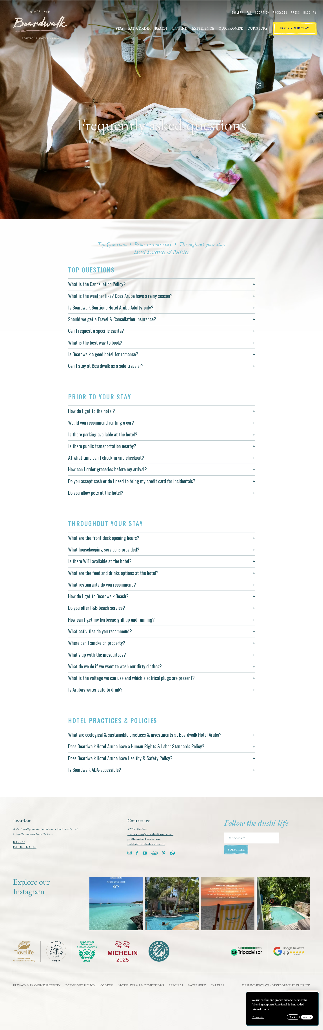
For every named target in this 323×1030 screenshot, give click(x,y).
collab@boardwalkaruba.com (146, 844)
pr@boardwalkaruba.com (144, 839)
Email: (228, 835)
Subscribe (236, 849)
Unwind (179, 28)
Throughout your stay (202, 244)
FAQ (249, 12)
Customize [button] (258, 1017)
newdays (261, 985)
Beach (161, 28)
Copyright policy (80, 985)
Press (295, 12)
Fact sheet (197, 985)
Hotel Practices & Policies (161, 251)
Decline (293, 1017)
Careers (217, 985)
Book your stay (294, 28)
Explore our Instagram (31, 886)
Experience (203, 28)
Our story (257, 28)
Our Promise (231, 28)
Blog (307, 12)
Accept (307, 1017)
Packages (280, 12)
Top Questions (112, 244)
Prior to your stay (153, 244)
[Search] (315, 12)
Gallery (237, 12)
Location (262, 12)
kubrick (303, 985)
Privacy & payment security (36, 985)
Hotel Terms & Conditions (141, 985)
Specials (176, 985)
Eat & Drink (139, 28)
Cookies (107, 985)
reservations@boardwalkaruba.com (150, 834)
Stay (119, 28)
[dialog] (282, 1009)
